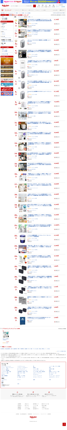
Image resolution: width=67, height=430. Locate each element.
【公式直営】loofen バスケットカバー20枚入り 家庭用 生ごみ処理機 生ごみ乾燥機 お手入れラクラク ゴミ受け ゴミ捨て (39, 61)
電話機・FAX (27, 348)
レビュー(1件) (34, 85)
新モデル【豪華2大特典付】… (6, 339)
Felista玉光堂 (30, 320)
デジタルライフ (31, 251)
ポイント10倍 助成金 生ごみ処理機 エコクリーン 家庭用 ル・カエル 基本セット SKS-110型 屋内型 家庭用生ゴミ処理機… (39, 257)
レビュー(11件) (34, 229)
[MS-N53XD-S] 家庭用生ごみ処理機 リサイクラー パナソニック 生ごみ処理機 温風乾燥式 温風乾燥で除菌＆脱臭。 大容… (39, 72)
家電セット (44, 348)
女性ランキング (31, 10)
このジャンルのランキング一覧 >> (59, 12)
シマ (3, 28)
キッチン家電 (21, 13)
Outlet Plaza (30, 96)
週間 (29, 16)
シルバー (3, 34)
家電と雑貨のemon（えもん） (33, 280)
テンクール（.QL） (31, 148)
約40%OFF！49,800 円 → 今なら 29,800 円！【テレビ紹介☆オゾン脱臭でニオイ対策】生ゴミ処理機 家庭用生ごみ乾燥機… (39, 185)
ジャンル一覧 (55, 10)
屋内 (3, 44)
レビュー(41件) (34, 54)
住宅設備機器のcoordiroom (32, 290)
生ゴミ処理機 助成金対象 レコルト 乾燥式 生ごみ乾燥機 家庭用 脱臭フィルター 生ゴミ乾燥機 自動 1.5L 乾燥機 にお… (39, 154)
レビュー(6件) (34, 146)
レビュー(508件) (35, 208)
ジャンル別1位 (43, 10)
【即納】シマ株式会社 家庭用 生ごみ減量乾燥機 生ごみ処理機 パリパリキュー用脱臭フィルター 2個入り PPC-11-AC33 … (39, 267)
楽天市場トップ (4, 13)
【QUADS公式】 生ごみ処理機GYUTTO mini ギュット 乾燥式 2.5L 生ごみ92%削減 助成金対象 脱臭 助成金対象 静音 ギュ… (39, 20)
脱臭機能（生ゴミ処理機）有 (7, 41)
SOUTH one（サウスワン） (33, 138)
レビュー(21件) (34, 270)
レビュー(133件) (35, 218)
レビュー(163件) (35, 105)
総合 (3, 16)
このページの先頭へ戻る (61, 351)
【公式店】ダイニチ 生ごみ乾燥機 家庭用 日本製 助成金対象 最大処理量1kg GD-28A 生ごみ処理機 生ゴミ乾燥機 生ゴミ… (39, 51)
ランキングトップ (18, 10)
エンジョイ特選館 (31, 301)
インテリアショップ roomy (32, 128)
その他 (48, 348)
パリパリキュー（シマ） (6, 37)
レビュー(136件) (35, 32)
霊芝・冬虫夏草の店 (32, 261)
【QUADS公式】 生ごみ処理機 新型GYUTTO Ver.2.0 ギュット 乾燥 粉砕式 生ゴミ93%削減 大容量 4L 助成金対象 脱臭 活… (39, 164)
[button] (42, 6)
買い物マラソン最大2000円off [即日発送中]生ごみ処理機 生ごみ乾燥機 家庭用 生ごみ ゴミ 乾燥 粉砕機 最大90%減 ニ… (39, 226)
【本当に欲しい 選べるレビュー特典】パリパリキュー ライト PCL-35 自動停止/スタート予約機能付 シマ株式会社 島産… (39, 246)
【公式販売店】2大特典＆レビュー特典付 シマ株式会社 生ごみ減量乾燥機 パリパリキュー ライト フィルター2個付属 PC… (39, 216)
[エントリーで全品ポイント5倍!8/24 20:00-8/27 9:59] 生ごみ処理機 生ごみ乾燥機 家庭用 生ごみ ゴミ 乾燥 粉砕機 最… (39, 30)
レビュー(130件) (35, 126)
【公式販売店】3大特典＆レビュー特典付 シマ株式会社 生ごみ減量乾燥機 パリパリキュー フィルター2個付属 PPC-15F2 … (39, 144)
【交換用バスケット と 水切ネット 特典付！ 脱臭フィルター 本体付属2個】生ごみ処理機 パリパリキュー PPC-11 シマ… (39, 174)
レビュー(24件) (34, 311)
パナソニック (4, 29)
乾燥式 (3, 24)
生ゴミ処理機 (27, 13)
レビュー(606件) (35, 167)
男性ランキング (24, 10)
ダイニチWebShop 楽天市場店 (33, 56)
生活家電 (2, 348)
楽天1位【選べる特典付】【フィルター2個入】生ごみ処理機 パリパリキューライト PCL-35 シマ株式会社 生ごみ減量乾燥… (39, 205)
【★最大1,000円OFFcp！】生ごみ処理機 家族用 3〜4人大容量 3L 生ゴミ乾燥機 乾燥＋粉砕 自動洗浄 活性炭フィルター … (39, 195)
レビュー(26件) (34, 23)
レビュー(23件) (34, 177)
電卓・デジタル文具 (34, 348)
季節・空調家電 (21, 348)
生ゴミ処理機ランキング (21, 15)
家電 (17, 13)
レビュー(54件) (34, 64)
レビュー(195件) (35, 136)
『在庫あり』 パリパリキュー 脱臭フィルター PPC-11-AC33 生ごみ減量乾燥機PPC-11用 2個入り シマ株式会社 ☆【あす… (39, 287)
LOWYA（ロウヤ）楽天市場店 (33, 34)
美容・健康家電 (14, 348)
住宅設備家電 (7, 348)
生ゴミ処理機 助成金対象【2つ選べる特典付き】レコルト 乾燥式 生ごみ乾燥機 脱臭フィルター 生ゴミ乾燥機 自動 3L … (39, 123)
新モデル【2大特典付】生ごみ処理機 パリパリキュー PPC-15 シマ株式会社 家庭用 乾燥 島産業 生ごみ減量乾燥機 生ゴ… (39, 133)
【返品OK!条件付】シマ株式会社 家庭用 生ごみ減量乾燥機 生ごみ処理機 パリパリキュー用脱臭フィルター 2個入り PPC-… (39, 277)
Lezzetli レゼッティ (32, 66)
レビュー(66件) (34, 249)
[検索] (34, 6)
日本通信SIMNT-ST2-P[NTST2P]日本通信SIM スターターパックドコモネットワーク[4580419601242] (39, 318)
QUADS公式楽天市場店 (32, 25)
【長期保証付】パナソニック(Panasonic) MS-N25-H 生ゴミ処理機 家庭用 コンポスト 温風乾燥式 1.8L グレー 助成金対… (39, 113)
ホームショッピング (32, 179)
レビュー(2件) (34, 198)
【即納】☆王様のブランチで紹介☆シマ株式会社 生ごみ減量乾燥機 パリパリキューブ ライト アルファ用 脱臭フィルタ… (39, 308)
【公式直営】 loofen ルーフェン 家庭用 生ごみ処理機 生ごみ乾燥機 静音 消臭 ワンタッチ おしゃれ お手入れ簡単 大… (39, 102)
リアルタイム (37, 10)
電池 (40, 348)
